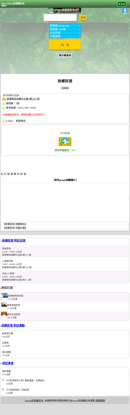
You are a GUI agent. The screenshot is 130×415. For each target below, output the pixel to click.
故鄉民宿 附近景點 (13, 325)
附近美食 (8, 363)
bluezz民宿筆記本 (16, 3)
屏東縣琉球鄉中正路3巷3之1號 (23, 99)
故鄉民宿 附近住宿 (13, 240)
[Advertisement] (65, 66)
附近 (123, 4)
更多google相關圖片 (65, 180)
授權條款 (100, 400)
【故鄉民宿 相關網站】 (15, 224)
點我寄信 (21, 121)
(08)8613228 (12, 95)
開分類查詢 (65, 55)
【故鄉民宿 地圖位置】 (15, 228)
